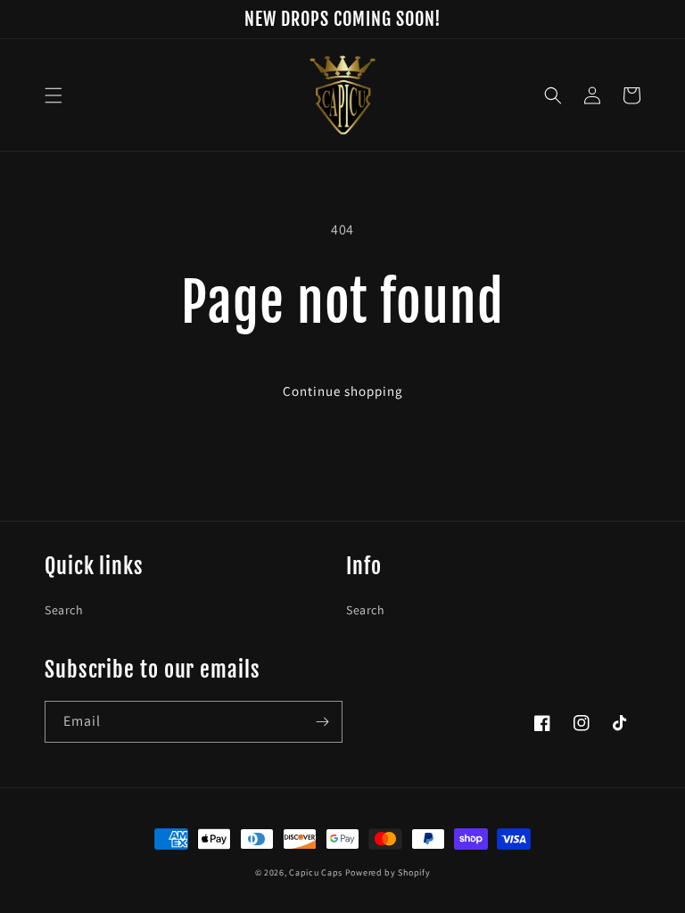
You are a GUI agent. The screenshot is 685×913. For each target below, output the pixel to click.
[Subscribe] (322, 722)
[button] (53, 95)
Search (64, 610)
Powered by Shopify (388, 872)
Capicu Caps (315, 872)
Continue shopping (343, 390)
